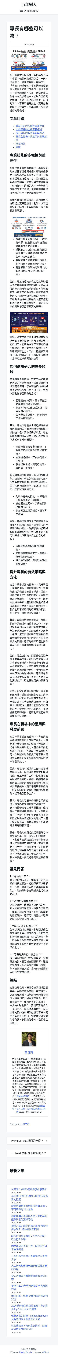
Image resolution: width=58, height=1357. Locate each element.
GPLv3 (45, 1352)
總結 (18, 147)
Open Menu (31, 10)
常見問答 (20, 143)
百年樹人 (29, 4)
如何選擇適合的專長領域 (29, 129)
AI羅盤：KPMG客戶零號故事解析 (29, 1189)
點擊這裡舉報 (23, 1096)
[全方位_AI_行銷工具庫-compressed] (29, 226)
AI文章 (25, 1124)
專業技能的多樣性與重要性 (30, 126)
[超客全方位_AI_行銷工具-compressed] (29, 60)
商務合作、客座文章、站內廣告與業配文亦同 (29, 1108)
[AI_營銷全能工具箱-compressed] (29, 322)
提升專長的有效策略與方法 (30, 133)
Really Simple (25, 1352)
